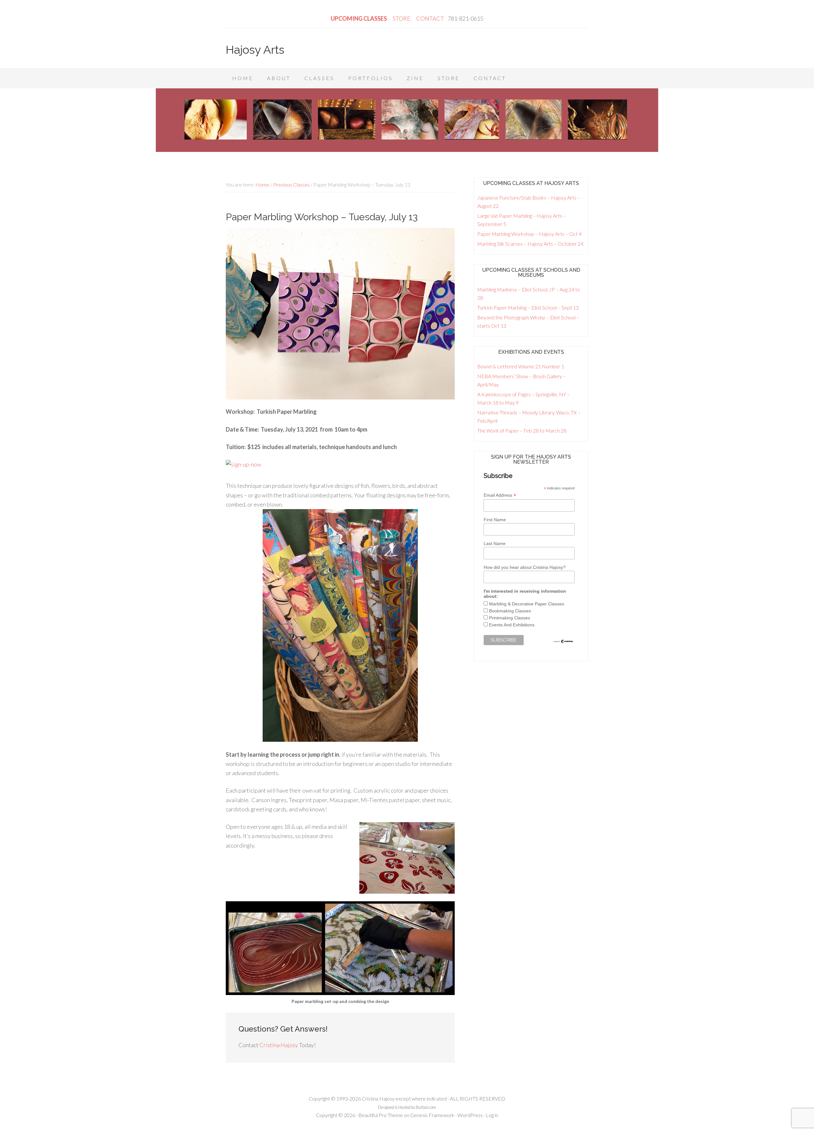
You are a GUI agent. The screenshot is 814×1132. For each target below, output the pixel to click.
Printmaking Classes (509, 617)
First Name (495, 519)
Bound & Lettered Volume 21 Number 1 (520, 366)
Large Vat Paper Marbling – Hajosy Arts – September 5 (521, 220)
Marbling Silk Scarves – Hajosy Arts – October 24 (530, 244)
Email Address (500, 495)
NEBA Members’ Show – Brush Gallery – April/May (521, 380)
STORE (402, 18)
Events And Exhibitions (512, 624)
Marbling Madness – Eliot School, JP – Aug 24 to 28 (528, 293)
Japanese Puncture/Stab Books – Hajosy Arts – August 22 (528, 201)
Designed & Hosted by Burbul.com (407, 1107)
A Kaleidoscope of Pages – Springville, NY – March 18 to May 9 (523, 398)
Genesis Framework (432, 1115)
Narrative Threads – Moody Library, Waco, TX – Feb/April (529, 416)
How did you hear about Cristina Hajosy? (525, 567)
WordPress (470, 1115)
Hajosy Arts (255, 49)
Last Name (495, 543)
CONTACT (430, 18)
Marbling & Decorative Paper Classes (526, 603)
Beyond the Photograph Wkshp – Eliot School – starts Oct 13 (528, 321)
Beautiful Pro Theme (380, 1115)
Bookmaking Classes (510, 610)
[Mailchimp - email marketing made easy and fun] (563, 641)
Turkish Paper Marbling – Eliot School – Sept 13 (528, 307)
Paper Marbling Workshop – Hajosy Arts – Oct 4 (529, 234)
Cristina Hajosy (278, 1044)
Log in (492, 1115)
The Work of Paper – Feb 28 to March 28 (521, 430)
